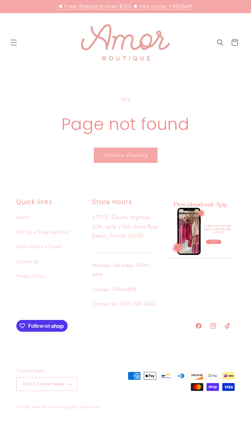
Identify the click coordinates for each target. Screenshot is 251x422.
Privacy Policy (30, 276)
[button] (14, 42)
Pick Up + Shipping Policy (43, 232)
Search (23, 217)
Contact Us (27, 261)
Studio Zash (90, 407)
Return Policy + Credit (39, 246)
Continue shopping (126, 155)
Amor (37, 407)
